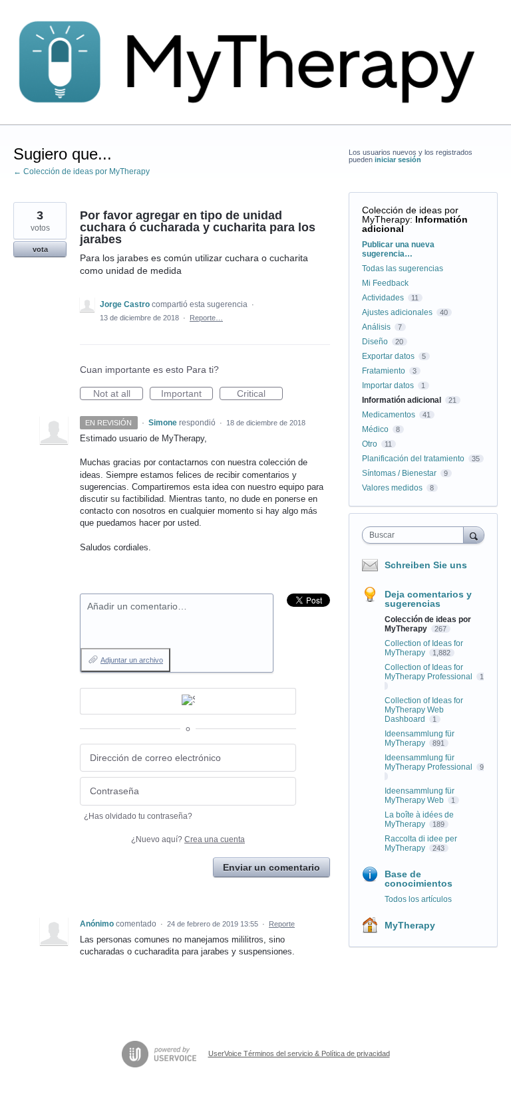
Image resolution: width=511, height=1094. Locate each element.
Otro (369, 444)
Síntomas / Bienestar (399, 473)
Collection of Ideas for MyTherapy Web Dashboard (424, 710)
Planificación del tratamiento (413, 458)
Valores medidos (392, 487)
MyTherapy (410, 925)
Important (187, 394)
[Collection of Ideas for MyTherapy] (255, 62)
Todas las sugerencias (402, 268)
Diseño (375, 341)
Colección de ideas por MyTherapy (410, 215)
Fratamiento (383, 371)
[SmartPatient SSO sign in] (188, 701)
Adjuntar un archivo (131, 660)
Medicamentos (388, 414)
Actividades (383, 297)
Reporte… (206, 318)
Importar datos (388, 385)
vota (40, 249)
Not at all (118, 394)
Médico (375, 429)
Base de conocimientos (418, 879)
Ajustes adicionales (397, 312)
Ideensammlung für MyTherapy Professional (429, 762)
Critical (260, 394)
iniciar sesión (398, 160)
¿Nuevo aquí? (188, 839)
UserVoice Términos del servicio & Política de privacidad (299, 1053)
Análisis (376, 327)
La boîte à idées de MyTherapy (419, 819)
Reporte (282, 924)
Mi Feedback (385, 283)
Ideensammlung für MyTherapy (419, 738)
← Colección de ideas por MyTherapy (81, 171)
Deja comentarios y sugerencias (428, 599)
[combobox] (416, 535)
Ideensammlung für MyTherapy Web (419, 795)
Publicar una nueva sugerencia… (398, 249)
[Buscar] (473, 534)
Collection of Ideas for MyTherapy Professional (429, 672)
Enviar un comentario (271, 867)
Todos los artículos (418, 899)
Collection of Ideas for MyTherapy (424, 648)
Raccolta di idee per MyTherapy (421, 843)
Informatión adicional (415, 224)
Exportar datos (388, 356)
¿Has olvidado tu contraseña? (138, 816)
